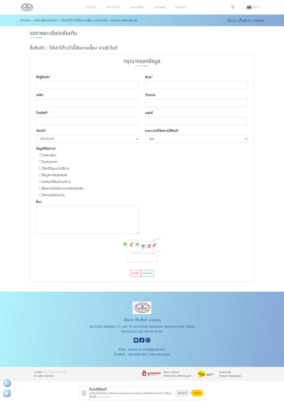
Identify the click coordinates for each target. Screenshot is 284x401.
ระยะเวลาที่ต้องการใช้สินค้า (161, 130)
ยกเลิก (135, 273)
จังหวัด (40, 130)
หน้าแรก (91, 7)
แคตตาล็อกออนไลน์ (45, 20)
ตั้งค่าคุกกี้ (182, 393)
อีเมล (148, 77)
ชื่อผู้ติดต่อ (42, 77)
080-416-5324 (159, 354)
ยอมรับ (197, 393)
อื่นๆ (39, 201)
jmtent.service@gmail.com (146, 349)
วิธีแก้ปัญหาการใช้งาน (55, 168)
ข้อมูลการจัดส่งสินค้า (55, 175)
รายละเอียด (49, 155)
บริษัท (39, 95)
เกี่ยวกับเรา (113, 7)
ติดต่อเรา (180, 7)
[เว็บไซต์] (148, 341)
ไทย (255, 7)
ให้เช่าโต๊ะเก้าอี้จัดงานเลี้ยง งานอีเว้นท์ (84, 20)
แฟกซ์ (149, 112)
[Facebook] (142, 341)
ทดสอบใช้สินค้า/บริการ (56, 181)
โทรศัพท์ (41, 112)
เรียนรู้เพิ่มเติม (104, 397)
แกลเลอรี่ (159, 7)
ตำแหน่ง (150, 95)
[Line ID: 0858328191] (136, 341)
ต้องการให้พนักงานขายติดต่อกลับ (62, 188)
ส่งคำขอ (147, 273)
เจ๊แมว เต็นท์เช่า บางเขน (54, 372)
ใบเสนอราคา (50, 161)
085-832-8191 (137, 354)
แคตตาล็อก (137, 7)
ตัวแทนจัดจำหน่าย (53, 195)
